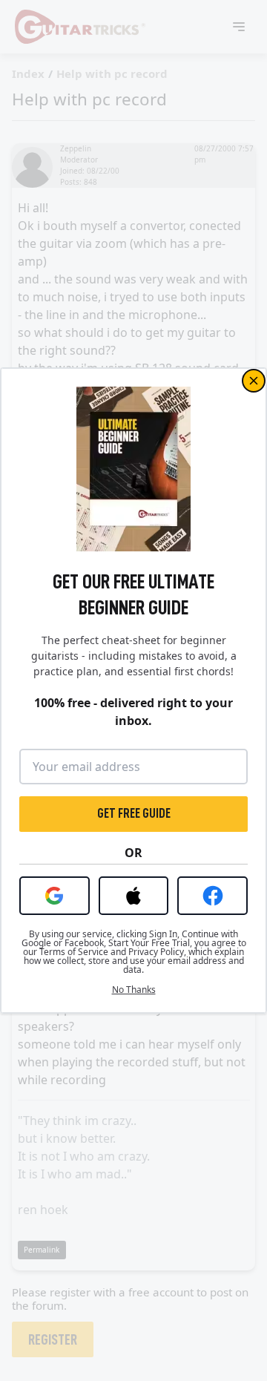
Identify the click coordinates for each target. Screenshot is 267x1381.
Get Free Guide (134, 813)
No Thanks (134, 989)
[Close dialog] (254, 381)
